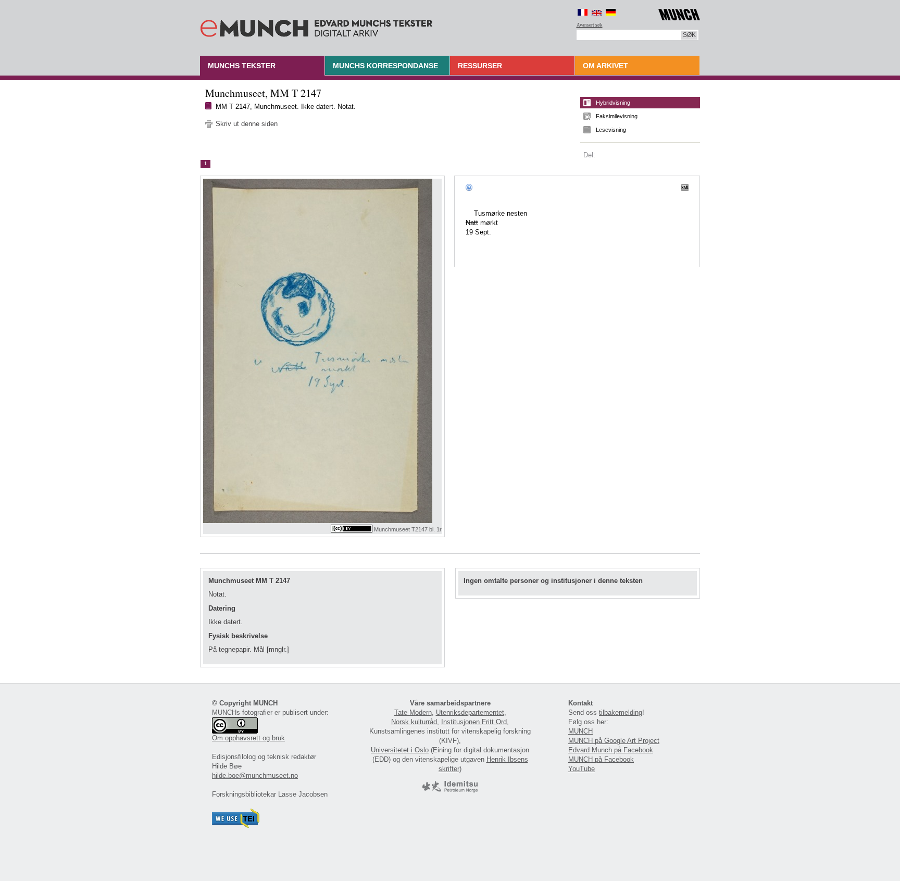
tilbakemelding (620, 712)
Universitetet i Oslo (400, 750)
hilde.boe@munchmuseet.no (255, 775)
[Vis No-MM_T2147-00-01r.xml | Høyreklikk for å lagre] (685, 187)
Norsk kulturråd (414, 722)
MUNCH (580, 731)
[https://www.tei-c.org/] (236, 825)
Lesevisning (611, 130)
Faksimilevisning (617, 116)
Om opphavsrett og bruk (248, 738)
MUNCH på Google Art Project (613, 740)
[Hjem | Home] (316, 26)
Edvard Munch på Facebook (610, 750)
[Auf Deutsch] (611, 12)
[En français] (583, 12)
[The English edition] (597, 12)
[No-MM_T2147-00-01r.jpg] (322, 351)
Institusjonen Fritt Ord (474, 722)
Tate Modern (413, 712)
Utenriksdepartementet (470, 712)
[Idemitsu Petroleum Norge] (450, 790)
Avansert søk (590, 25)
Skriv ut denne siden (247, 124)
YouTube (581, 769)
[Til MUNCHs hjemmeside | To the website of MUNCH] (679, 12)
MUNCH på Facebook (601, 759)
